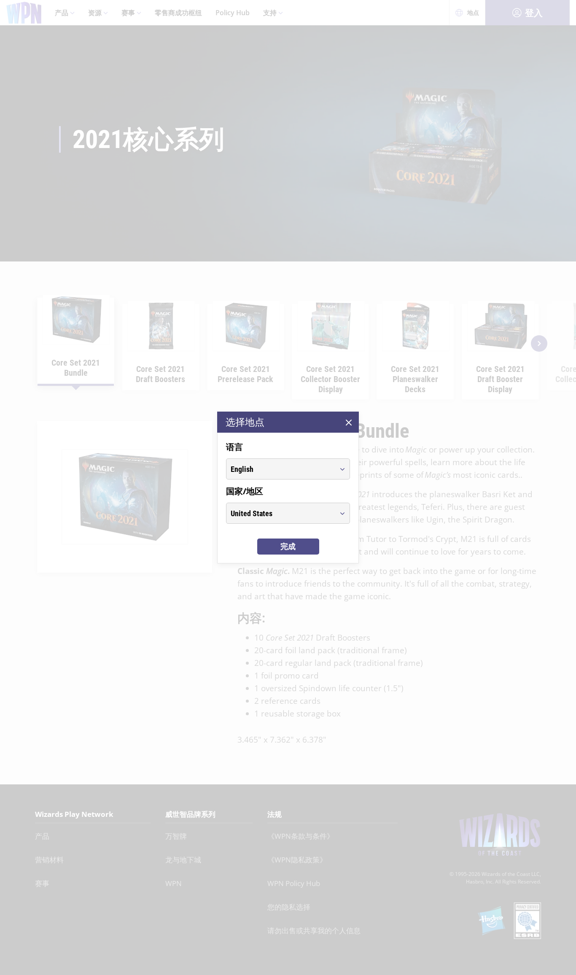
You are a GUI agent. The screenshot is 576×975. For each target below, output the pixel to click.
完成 (288, 546)
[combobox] (280, 469)
